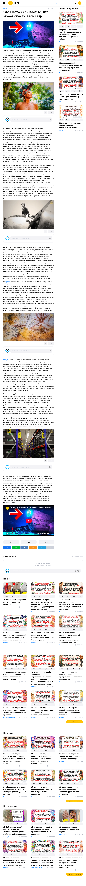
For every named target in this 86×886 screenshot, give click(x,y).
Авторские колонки (36, 867)
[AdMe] (13, 3)
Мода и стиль (63, 834)
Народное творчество (9, 717)
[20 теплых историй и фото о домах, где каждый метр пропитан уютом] (71, 83)
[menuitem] (32, 3)
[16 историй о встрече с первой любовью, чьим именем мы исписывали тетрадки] (71, 696)
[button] (11, 542)
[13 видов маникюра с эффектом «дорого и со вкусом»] (71, 815)
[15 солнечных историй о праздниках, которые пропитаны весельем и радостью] (43, 815)
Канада (5, 359)
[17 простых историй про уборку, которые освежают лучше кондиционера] (71, 742)
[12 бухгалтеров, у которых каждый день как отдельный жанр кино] (71, 112)
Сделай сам (6, 607)
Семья (5, 682)
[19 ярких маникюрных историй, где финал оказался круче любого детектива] (71, 775)
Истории (61, 41)
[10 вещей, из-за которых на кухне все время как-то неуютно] (15, 588)
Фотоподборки (7, 836)
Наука (5, 8)
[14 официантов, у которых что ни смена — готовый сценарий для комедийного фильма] (15, 775)
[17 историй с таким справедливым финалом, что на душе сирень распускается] (43, 775)
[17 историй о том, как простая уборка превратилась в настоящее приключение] (71, 661)
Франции (8, 282)
